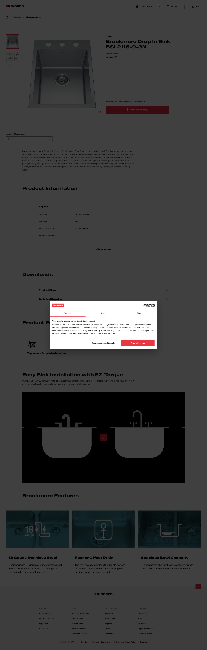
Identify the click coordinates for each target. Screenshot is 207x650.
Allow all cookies (138, 343)
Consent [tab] (67, 313)
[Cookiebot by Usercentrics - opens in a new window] (144, 305)
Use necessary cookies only (103, 343)
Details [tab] (103, 313)
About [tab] (139, 313)
